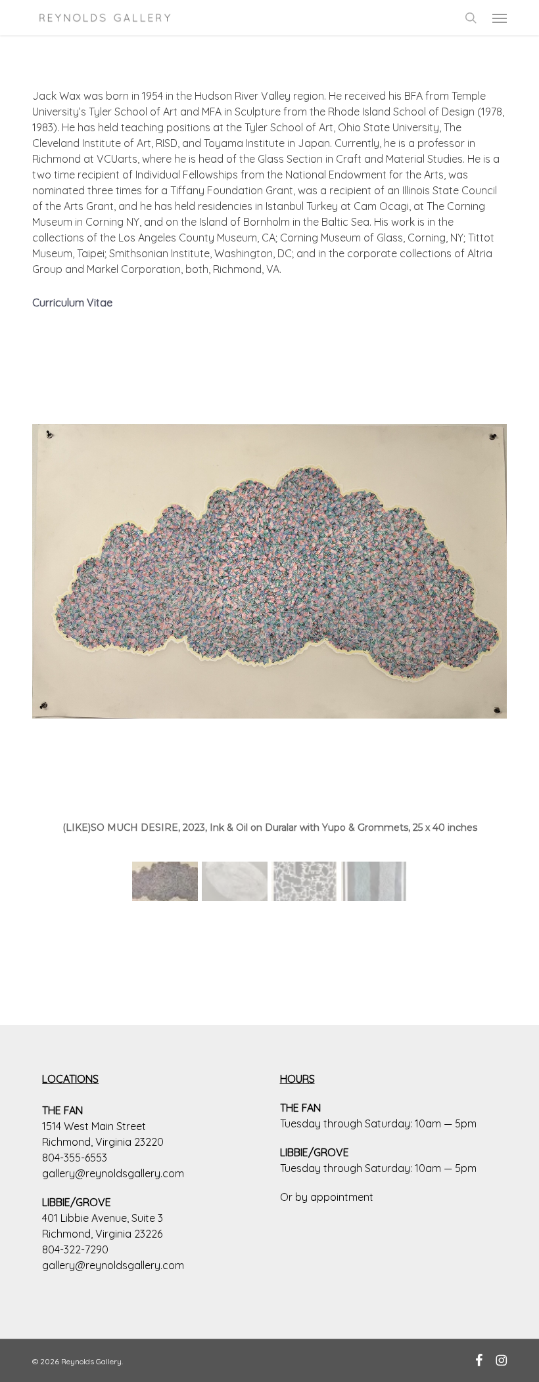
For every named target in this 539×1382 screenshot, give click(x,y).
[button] (499, 17)
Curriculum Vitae (72, 302)
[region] (269, 625)
